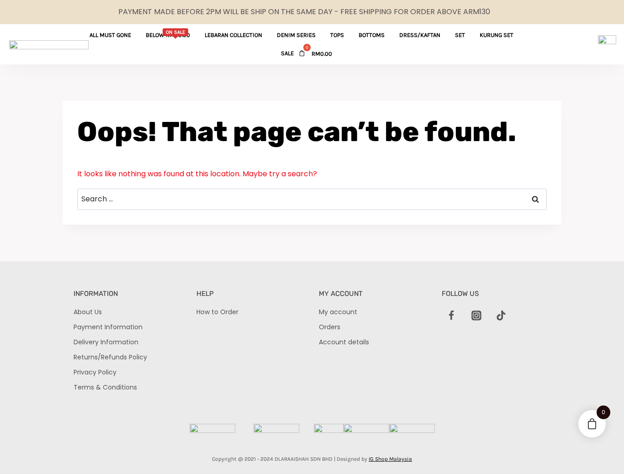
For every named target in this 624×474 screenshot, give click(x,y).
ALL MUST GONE (110, 35)
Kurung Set (496, 35)
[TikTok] (501, 315)
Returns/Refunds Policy (110, 357)
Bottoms (372, 35)
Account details (344, 342)
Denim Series (296, 35)
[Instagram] (476, 315)
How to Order (217, 311)
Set (460, 35)
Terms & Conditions (105, 387)
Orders (329, 327)
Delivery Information (106, 342)
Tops (337, 35)
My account (338, 311)
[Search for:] (312, 199)
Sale (287, 53)
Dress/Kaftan (419, 35)
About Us (88, 311)
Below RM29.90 (168, 33)
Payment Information (108, 327)
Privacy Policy (95, 372)
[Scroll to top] (601, 451)
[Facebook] (452, 315)
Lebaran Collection (233, 35)
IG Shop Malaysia (390, 459)
